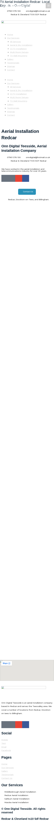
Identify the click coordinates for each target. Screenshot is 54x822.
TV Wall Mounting (18, 56)
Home (10, 34)
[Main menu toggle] (48, 5)
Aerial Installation (17, 6)
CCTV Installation (18, 49)
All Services (15, 41)
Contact (11, 70)
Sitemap (11, 66)
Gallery (10, 59)
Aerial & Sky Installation (21, 45)
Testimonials (13, 63)
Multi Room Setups (19, 52)
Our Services (13, 38)
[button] (27, 76)
